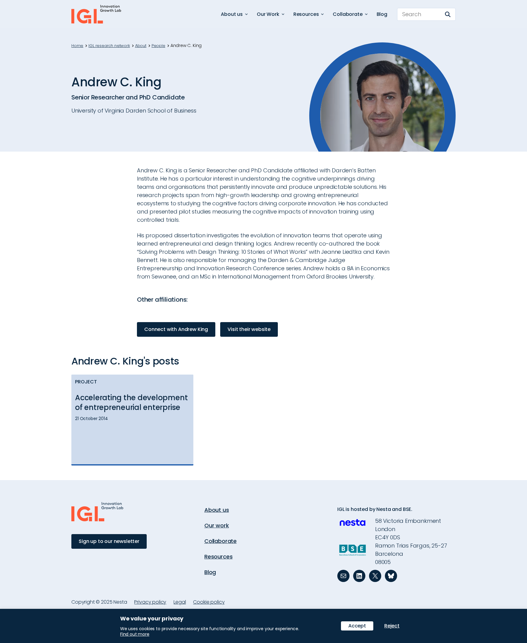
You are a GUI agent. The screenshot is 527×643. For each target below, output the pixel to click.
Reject (392, 625)
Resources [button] (306, 14)
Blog (382, 14)
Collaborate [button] (347, 14)
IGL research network (109, 45)
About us (216, 510)
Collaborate (220, 541)
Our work (216, 525)
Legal (180, 601)
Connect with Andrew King (176, 329)
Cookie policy (208, 601)
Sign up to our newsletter (109, 541)
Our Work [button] (268, 14)
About (140, 45)
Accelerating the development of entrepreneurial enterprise (131, 402)
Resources (218, 556)
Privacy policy (150, 601)
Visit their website (249, 329)
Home (77, 45)
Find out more (134, 634)
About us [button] (232, 14)
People (158, 45)
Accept (357, 625)
